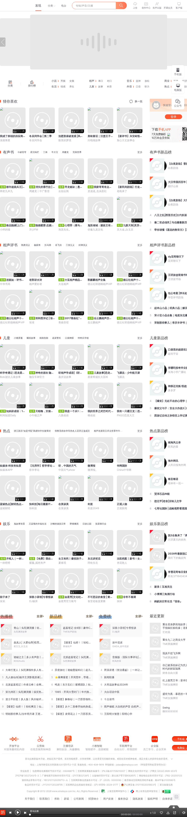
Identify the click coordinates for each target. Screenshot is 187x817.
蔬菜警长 (56, 338)
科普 (109, 86)
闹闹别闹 (43, 338)
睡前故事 (31, 338)
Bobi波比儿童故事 (10, 376)
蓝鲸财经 (5, 508)
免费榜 (105, 616)
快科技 (33, 508)
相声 (91, 81)
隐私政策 (138, 798)
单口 (100, 80)
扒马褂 (48, 245)
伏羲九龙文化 (95, 229)
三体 (45, 152)
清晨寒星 (5, 140)
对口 (109, 80)
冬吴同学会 (35, 140)
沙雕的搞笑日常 (58, 524)
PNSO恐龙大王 (125, 415)
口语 (138, 86)
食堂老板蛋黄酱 (97, 601)
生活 (54, 86)
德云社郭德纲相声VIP (100, 284)
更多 (139, 152)
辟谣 (66, 798)
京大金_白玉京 (125, 229)
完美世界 (77, 152)
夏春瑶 (62, 562)
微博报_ (92, 469)
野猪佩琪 (74, 524)
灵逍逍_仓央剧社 (97, 191)
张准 (31, 322)
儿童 (91, 86)
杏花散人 (122, 562)
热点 (166, 86)
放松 (147, 80)
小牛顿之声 (35, 415)
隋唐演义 (25, 245)
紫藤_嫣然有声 (37, 562)
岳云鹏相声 (94, 322)
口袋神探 (69, 338)
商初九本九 (6, 191)
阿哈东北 (93, 562)
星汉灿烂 (34, 152)
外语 (129, 86)
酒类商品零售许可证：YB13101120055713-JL (45, 780)
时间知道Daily (8, 415)
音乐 (129, 81)
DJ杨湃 (33, 601)
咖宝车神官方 (37, 376)
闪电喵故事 (94, 140)
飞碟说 (121, 376)
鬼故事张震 (19, 524)
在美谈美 (63, 508)
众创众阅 (63, 191)
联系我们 (44, 798)
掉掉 (119, 601)
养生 (71, 86)
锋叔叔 (91, 415)
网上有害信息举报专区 (147, 791)
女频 (71, 80)
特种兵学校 (83, 338)
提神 (138, 80)
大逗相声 (63, 284)
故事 (100, 86)
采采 (2, 601)
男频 (63, 80)
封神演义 (83, 245)
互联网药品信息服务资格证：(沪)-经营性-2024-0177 (92, 784)
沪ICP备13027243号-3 (27, 775)
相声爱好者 (35, 284)
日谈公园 (87, 524)
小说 (54, 81)
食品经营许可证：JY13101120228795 (44, 784)
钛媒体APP (6, 469)
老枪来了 (122, 191)
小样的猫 (5, 229)
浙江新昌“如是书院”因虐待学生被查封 (32, 431)
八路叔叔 (63, 415)
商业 (166, 81)
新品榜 (56, 616)
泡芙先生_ (64, 229)
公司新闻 (79, 798)
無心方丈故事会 (126, 140)
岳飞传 (58, 245)
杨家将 (37, 245)
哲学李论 (34, 469)
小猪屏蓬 (18, 338)
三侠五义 (70, 245)
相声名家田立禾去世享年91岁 (108, 431)
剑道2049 (93, 508)
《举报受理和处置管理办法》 (153, 764)
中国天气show (66, 469)
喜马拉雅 (14, 5)
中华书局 (5, 284)
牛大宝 (54, 152)
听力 (147, 86)
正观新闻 (122, 508)
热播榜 (6, 616)
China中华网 (124, 469)
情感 (63, 86)
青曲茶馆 (63, 322)
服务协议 (123, 798)
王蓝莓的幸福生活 (37, 524)
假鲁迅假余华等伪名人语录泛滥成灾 (72, 431)
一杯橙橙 (5, 562)
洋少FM (33, 229)
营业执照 (24, 771)
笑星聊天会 (100, 524)
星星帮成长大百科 (98, 376)
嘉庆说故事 (64, 376)
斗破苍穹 (22, 152)
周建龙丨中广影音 (39, 191)
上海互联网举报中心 (117, 791)
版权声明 (153, 798)
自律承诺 (167, 798)
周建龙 (65, 152)
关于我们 (30, 798)
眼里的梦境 (64, 140)
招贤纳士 (93, 798)
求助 (56, 798)
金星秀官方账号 (67, 601)
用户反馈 (108, 798)
